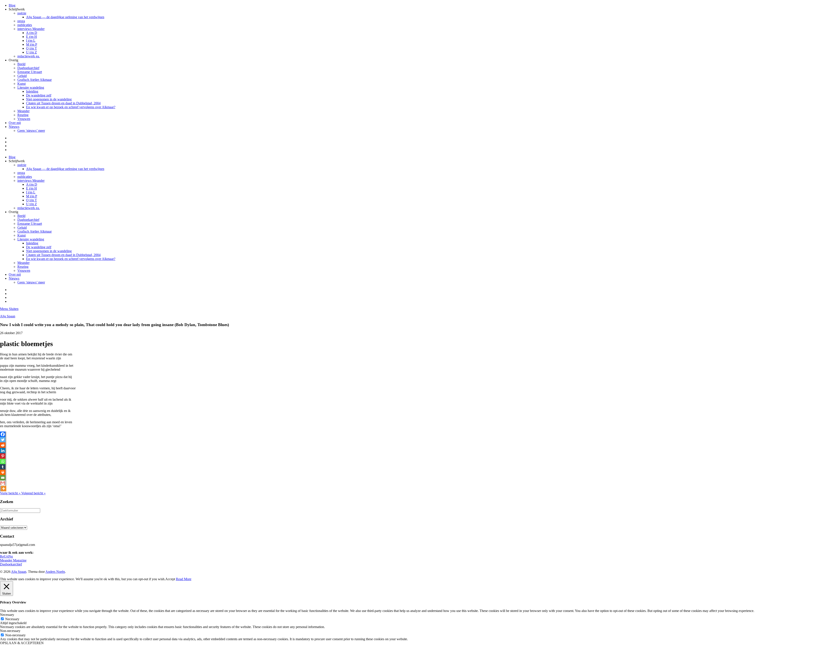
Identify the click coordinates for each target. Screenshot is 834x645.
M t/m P (31, 44)
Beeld (21, 64)
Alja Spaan (7, 316)
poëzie (21, 13)
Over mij (15, 123)
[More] (3, 488)
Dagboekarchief (28, 68)
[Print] (2, 472)
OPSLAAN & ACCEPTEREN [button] (22, 643)
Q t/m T (31, 48)
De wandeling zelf (38, 95)
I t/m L (30, 40)
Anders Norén (55, 571)
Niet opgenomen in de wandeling (49, 99)
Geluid (22, 76)
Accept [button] (170, 579)
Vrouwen (23, 119)
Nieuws (14, 126)
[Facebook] (2, 434)
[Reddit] (2, 445)
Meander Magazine (13, 560)
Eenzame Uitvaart (29, 72)
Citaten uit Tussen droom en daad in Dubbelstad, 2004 (63, 103)
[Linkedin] (2, 450)
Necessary (12, 619)
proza (21, 21)
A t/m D (31, 33)
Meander (23, 111)
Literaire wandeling (30, 87)
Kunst (21, 83)
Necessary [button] (7, 615)
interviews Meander (31, 29)
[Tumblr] (2, 467)
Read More (183, 579)
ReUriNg (6, 556)
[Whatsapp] (2, 461)
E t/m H (31, 36)
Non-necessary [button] (10, 631)
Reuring (22, 115)
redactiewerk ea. (28, 56)
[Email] (2, 477)
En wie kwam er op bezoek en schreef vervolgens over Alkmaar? (70, 107)
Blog (12, 5)
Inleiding (32, 91)
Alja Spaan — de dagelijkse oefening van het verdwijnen (65, 17)
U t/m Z (31, 52)
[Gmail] (2, 483)
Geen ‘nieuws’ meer (31, 130)
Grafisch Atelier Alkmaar (34, 80)
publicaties (24, 25)
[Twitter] (2, 439)
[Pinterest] (2, 456)
